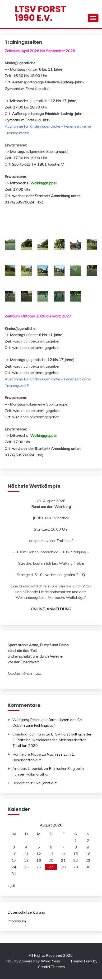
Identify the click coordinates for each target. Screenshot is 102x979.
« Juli (11, 885)
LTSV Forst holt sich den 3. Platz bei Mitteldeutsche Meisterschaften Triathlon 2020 (52, 740)
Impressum (17, 921)
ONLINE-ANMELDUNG (51, 608)
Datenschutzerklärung (26, 912)
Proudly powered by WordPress (33, 961)
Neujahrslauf (46, 782)
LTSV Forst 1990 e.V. (40, 13)
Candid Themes (51, 966)
